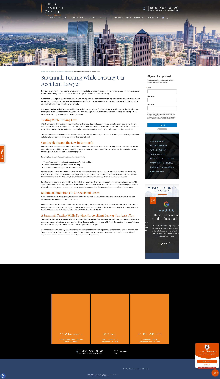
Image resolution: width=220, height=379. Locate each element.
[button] (153, 256)
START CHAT (207, 361)
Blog (128, 18)
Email (149, 87)
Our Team (63, 18)
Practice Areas (78, 18)
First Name (151, 96)
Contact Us (152, 18)
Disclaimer (132, 369)
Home (52, 18)
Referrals (138, 18)
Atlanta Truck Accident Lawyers (48, 71)
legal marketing (92, 375)
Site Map (125, 369)
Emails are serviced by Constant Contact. (165, 118)
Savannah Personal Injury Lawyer (65, 71)
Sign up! (162, 125)
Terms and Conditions (143, 369)
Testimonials (117, 18)
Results (103, 18)
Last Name (150, 104)
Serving (92, 18)
